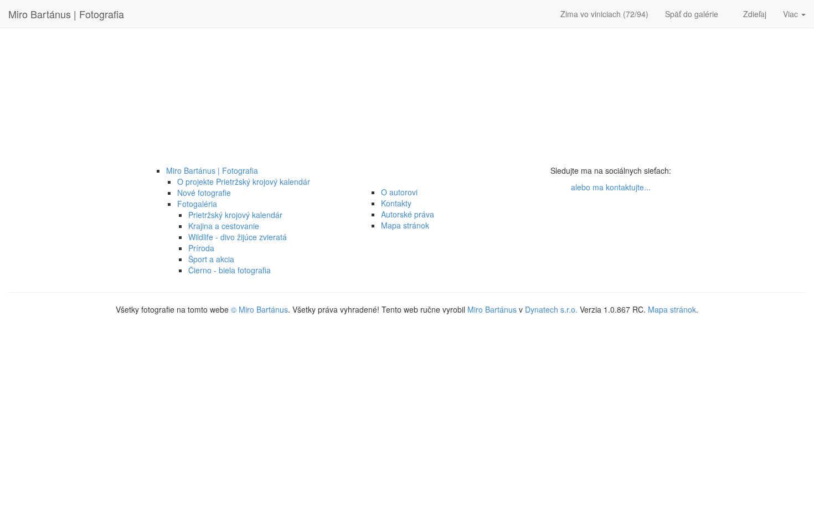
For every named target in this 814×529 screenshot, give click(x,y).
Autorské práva (407, 214)
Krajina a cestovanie (223, 225)
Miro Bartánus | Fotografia (66, 14)
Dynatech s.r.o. (551, 309)
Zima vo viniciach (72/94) (604, 13)
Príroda (201, 247)
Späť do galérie (692, 13)
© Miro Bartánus (259, 309)
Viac (791, 13)
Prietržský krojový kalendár (235, 214)
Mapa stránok (405, 225)
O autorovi (399, 192)
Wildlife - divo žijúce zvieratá (237, 236)
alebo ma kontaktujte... (611, 187)
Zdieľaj (754, 13)
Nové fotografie (204, 192)
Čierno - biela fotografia (229, 270)
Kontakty (396, 203)
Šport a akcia (211, 258)
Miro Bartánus (492, 309)
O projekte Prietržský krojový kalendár (243, 181)
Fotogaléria (197, 203)
